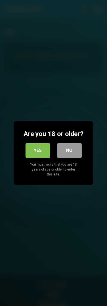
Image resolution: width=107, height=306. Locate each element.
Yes (38, 150)
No (69, 150)
